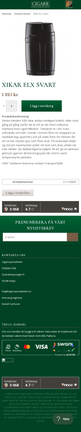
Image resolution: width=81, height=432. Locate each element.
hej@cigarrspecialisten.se (16, 291)
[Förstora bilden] (40, 49)
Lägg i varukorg (41, 106)
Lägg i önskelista (18, 193)
